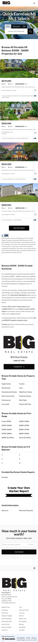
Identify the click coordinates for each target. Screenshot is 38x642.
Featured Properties (26, 510)
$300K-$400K (7, 425)
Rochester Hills (24, 610)
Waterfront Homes (25, 392)
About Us (5, 510)
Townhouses (6, 388)
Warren (21, 616)
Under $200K (6, 421)
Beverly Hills (6, 624)
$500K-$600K (7, 429)
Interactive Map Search (19, 295)
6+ (20, 463)
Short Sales (23, 400)
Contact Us (18, 367)
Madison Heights (7, 616)
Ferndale (5, 477)
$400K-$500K (24, 425)
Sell (24, 26)
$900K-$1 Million (8, 438)
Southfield (22, 627)
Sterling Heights (7, 618)
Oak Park (4, 630)
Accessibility (21, 638)
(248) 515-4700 (19, 361)
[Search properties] (30, 31)
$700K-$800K (7, 433)
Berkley (21, 624)
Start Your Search (19, 228)
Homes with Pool (25, 404)
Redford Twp (6, 607)
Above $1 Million (25, 438)
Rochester (5, 610)
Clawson (22, 613)
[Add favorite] (35, 90)
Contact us (5, 324)
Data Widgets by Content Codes (27, 640)
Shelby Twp (22, 618)
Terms (28, 638)
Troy (20, 607)
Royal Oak (5, 613)
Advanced (16, 26)
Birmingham (23, 621)
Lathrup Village (6, 627)
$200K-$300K (24, 421)
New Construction (8, 396)
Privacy (34, 638)
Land (20, 388)
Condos (22, 384)
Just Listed (5, 404)
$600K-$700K (24, 429)
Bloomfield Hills (7, 621)
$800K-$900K (24, 433)
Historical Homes (25, 396)
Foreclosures (6, 400)
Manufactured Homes (9, 392)
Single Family (6, 384)
